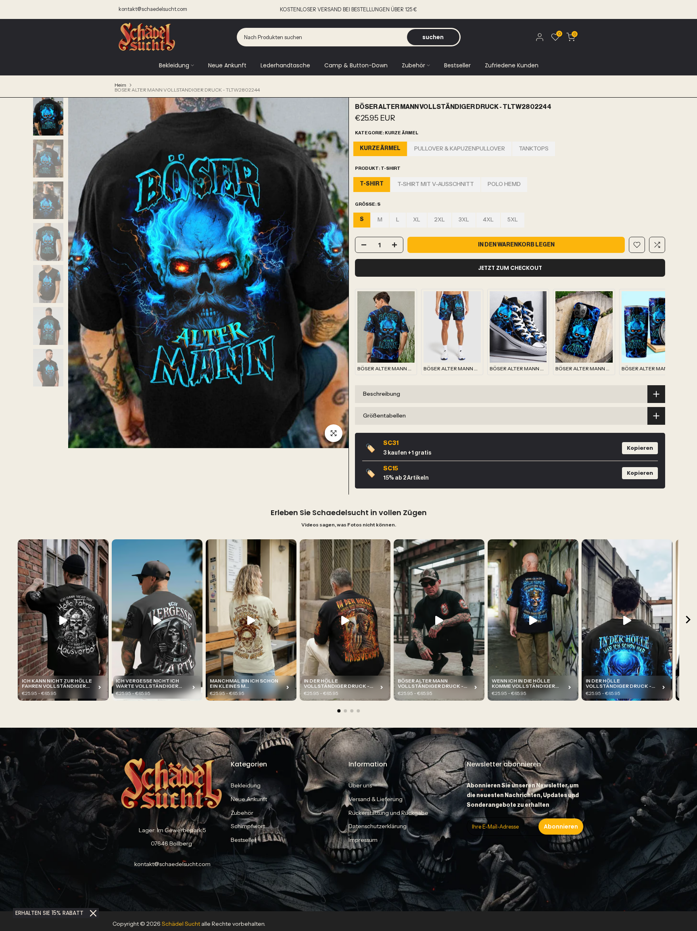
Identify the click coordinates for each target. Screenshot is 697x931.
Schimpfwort (248, 826)
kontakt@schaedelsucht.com (153, 9)
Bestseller (457, 65)
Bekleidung (174, 65)
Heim (120, 85)
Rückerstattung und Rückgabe (388, 812)
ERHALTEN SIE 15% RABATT (49, 913)
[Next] (334, 273)
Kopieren (640, 448)
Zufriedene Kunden (511, 65)
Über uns (360, 785)
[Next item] (688, 620)
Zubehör (413, 65)
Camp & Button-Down (356, 65)
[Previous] (82, 273)
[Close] (93, 913)
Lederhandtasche (285, 65)
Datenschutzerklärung (377, 826)
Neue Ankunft (227, 65)
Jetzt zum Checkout (510, 268)
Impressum (363, 839)
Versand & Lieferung (375, 799)
